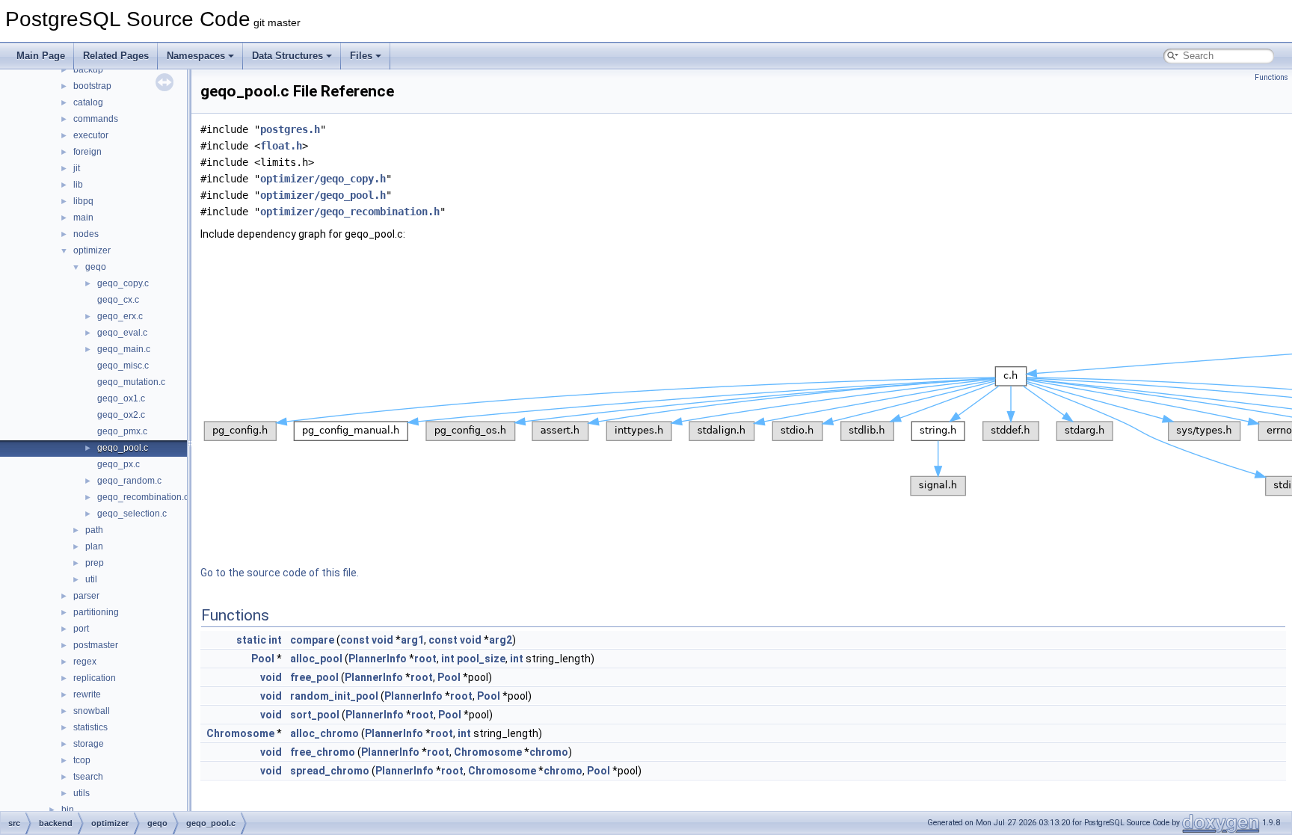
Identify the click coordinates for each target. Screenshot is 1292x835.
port (81, 628)
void (382, 640)
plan (94, 546)
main (83, 217)
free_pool (314, 677)
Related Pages (116, 55)
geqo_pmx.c (122, 431)
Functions (1271, 77)
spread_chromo (329, 771)
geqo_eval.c (122, 332)
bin (67, 809)
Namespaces (196, 55)
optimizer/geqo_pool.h (323, 195)
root (425, 659)
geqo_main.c (123, 349)
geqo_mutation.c (131, 382)
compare (312, 640)
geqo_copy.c (123, 283)
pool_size (481, 659)
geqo (95, 267)
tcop (81, 760)
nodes (86, 234)
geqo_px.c (118, 464)
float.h (281, 146)
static (251, 640)
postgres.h (290, 129)
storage (88, 744)
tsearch (88, 776)
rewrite (87, 694)
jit (76, 168)
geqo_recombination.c (142, 497)
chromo (548, 752)
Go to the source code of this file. (279, 573)
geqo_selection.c (132, 513)
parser (86, 596)
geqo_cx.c (118, 300)
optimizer (92, 250)
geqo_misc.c (123, 365)
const (354, 640)
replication (94, 678)
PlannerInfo (377, 659)
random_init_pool (334, 696)
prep (94, 563)
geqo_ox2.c (121, 415)
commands (95, 119)
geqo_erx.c (120, 316)
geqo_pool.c (122, 448)
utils (81, 793)
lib (78, 184)
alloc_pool (316, 659)
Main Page (40, 55)
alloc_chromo (324, 733)
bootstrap (92, 86)
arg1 (412, 640)
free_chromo (322, 752)
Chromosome (240, 733)
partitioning (96, 612)
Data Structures (287, 55)
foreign (87, 152)
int (275, 640)
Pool (262, 659)
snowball (91, 711)
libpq (83, 201)
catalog (88, 102)
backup (88, 69)
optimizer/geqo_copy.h (323, 179)
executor (90, 135)
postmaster (95, 645)
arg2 (500, 640)
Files (361, 55)
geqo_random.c (129, 480)
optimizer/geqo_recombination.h (350, 212)
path (94, 530)
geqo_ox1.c (121, 398)
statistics (90, 727)
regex (84, 661)
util (91, 579)
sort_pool (314, 715)
